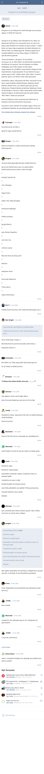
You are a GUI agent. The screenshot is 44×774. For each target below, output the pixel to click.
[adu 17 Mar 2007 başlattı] (3, 688)
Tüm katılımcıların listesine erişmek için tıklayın (18, 112)
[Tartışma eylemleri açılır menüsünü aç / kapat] (42, 2)
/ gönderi (21, 2)
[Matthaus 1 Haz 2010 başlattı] (3, 675)
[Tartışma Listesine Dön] (2, 2)
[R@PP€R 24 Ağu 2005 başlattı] (3, 701)
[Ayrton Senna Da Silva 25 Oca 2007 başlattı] (3, 695)
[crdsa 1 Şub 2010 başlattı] (3, 682)
